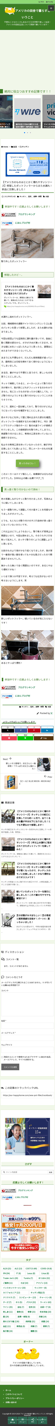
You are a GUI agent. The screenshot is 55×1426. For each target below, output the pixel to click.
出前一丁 (45, 1307)
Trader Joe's (10, 1278)
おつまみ (44, 1278)
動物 (20, 1311)
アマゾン (41, 1283)
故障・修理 (38, 196)
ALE (18, 1268)
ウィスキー (40, 1287)
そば (24, 1283)
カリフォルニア (11, 1292)
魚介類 (8, 1331)
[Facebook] (21, 730)
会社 (20, 1307)
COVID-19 (46, 1268)
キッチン (25, 146)
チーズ (7, 1302)
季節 (31, 1311)
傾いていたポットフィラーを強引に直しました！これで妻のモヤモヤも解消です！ (33, 895)
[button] (4, 110)
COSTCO (31, 1268)
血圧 (7, 1326)
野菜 (46, 1326)
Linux (45, 1273)
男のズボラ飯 (11, 1321)
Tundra (28, 1278)
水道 (47, 196)
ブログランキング (25, 214)
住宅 (29, 196)
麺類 (34, 1331)
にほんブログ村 (21, 222)
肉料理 (30, 1321)
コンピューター (27, 1297)
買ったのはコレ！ (27, 463)
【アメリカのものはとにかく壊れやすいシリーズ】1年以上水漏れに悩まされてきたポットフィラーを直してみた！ (34, 844)
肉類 (45, 1321)
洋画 (42, 1316)
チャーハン (46, 1297)
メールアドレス (8, 1032)
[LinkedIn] (47, 730)
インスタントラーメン (14, 1287)
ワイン (8, 1307)
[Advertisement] (27, 58)
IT (18, 1273)
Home (5, 146)
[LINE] (25, 738)
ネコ (19, 1302)
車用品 (21, 1326)
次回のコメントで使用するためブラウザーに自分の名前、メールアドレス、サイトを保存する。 (28, 1058)
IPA (6, 1273)
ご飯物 (8, 1283)
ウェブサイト (6, 1044)
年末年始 (45, 1311)
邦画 (34, 1326)
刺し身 (8, 1311)
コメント (5, 990)
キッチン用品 (38, 1292)
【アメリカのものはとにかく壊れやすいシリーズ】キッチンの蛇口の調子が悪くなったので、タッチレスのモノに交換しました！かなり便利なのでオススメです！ (33, 870)
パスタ (31, 1302)
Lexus (31, 1273)
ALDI (7, 1268)
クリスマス (9, 1297)
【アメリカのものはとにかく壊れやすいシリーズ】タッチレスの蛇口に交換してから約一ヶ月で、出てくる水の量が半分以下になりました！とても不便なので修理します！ (33, 818)
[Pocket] (9, 738)
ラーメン (45, 1302)
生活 (15, 146)
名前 (3, 1020)
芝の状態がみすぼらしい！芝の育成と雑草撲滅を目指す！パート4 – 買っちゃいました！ (33, 919)
